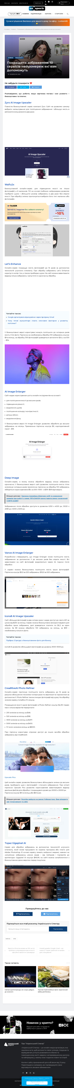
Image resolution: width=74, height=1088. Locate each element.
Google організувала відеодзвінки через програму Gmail (31, 317)
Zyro (14, 938)
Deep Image (12, 477)
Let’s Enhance (13, 264)
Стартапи (59, 14)
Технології (19, 57)
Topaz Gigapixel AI (15, 843)
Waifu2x (9, 184)
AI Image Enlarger (15, 391)
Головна (6, 29)
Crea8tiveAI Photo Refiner (19, 688)
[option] (20, 980)
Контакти (14, 3)
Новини (25, 14)
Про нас (7, 3)
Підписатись (23, 914)
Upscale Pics (10, 777)
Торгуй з (13, 14)
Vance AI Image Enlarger (19, 552)
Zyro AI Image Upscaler (18, 102)
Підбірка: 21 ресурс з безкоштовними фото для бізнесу (28, 640)
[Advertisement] (37, 129)
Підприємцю (36, 14)
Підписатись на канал (37, 1083)
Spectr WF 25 (23, 3)
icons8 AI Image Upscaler (19, 616)
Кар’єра (48, 14)
